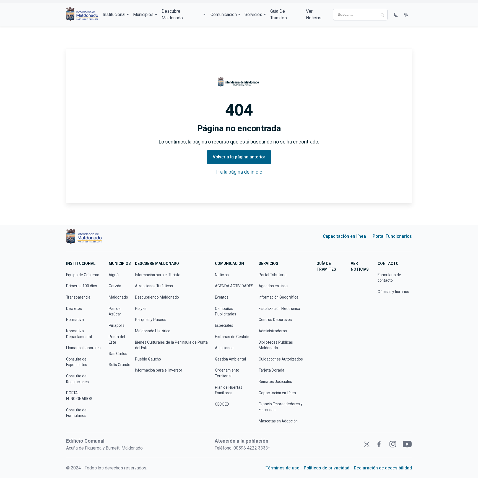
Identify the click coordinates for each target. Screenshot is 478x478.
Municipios (143, 14)
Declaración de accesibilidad (383, 468)
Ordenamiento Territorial (227, 373)
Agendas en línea (273, 286)
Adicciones (224, 348)
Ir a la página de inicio (239, 172)
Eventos (221, 297)
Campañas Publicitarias (225, 311)
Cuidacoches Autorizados (281, 359)
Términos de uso (282, 468)
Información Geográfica (278, 297)
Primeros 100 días (81, 286)
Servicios (253, 14)
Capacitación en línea (344, 236)
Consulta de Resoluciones (77, 379)
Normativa (75, 319)
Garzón (115, 286)
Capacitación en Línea (277, 393)
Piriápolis (116, 325)
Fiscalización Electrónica (279, 308)
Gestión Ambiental (230, 359)
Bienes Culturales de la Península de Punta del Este (171, 345)
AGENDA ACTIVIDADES (234, 286)
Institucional (114, 14)
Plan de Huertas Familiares (228, 390)
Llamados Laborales (83, 348)
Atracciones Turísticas (154, 286)
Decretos (74, 308)
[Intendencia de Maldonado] (82, 14)
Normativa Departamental (79, 334)
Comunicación (224, 14)
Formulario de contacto (389, 278)
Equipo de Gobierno (82, 275)
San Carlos (118, 353)
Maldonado (118, 297)
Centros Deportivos (275, 319)
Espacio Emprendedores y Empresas (281, 407)
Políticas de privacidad (326, 468)
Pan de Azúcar (115, 311)
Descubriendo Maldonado (157, 297)
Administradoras (273, 331)
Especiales (224, 325)
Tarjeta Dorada (271, 370)
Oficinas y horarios (393, 291)
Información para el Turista (157, 275)
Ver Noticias (313, 14)
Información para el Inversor (158, 370)
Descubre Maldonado (172, 14)
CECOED (222, 404)
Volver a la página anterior (239, 157)
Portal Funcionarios (392, 236)
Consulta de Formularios (76, 413)
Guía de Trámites (278, 14)
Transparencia (78, 297)
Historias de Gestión (232, 337)
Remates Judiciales (275, 381)
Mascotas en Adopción (278, 421)
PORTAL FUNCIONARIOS (79, 396)
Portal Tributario (273, 275)
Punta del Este (117, 340)
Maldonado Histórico (152, 331)
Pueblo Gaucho (148, 359)
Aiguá (114, 275)
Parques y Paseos (150, 319)
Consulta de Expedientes (76, 362)
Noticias (222, 275)
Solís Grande (119, 364)
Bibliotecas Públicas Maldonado (276, 345)
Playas (141, 308)
